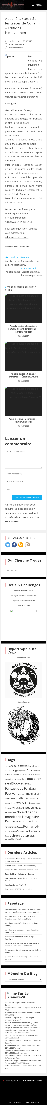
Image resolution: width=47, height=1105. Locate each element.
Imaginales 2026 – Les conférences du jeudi (21, 870)
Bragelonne (21, 771)
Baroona (8, 943)
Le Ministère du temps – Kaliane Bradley (20, 865)
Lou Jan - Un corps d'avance (15, 1002)
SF (37, 826)
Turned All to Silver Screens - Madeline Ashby (22, 1012)
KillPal (24, 798)
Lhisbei (12, 41)
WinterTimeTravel (13, 839)
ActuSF (7, 766)
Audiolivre (32, 766)
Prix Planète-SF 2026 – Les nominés (18, 889)
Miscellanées (35, 803)
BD (39, 766)
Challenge (33, 770)
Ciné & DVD (11, 774)
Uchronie (15, 835)
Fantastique (14, 788)
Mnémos (8, 808)
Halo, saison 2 (10, 1033)
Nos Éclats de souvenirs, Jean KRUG (18, 1055)
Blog (13, 770)
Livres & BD (20, 802)
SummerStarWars (28, 831)
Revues (20, 827)
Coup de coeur (26, 774)
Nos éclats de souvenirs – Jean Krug (18, 1040)
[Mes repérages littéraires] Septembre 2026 (21, 1050)
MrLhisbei (18, 807)
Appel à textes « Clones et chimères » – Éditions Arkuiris (23, 375)
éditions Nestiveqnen (16, 237)
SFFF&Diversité (11, 831)
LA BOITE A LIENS (23, 606)
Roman (28, 826)
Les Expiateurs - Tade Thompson (17, 1007)
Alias (7, 936)
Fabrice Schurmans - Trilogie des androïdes (21, 1035)
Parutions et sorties (18, 821)
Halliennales (21, 794)
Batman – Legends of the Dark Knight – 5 (21, 1017)
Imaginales (32, 793)
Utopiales (29, 835)
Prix (34, 821)
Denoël (37, 775)
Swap (7, 836)
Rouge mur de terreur (13, 1028)
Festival (10, 793)
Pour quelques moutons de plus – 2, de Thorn (22, 1045)
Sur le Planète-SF (18, 995)
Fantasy (30, 788)
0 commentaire (16, 47)
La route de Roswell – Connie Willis (18, 1065)
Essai (29, 784)
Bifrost (7, 771)
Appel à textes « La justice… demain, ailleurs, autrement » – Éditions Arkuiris (23, 329)
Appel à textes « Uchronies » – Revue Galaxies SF (23, 420)
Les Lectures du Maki (13, 909)
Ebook (15, 783)
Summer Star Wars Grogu (23, 590)
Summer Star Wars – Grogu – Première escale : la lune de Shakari (23, 910)
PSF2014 (8, 827)
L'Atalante (32, 798)
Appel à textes (15, 44)
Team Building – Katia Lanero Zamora (19, 874)
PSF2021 (14, 827)
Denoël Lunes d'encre (13, 779)
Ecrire (28, 247)
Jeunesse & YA (13, 798)
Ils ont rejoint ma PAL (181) (15, 885)
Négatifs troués (11, 1030)
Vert (6, 916)
